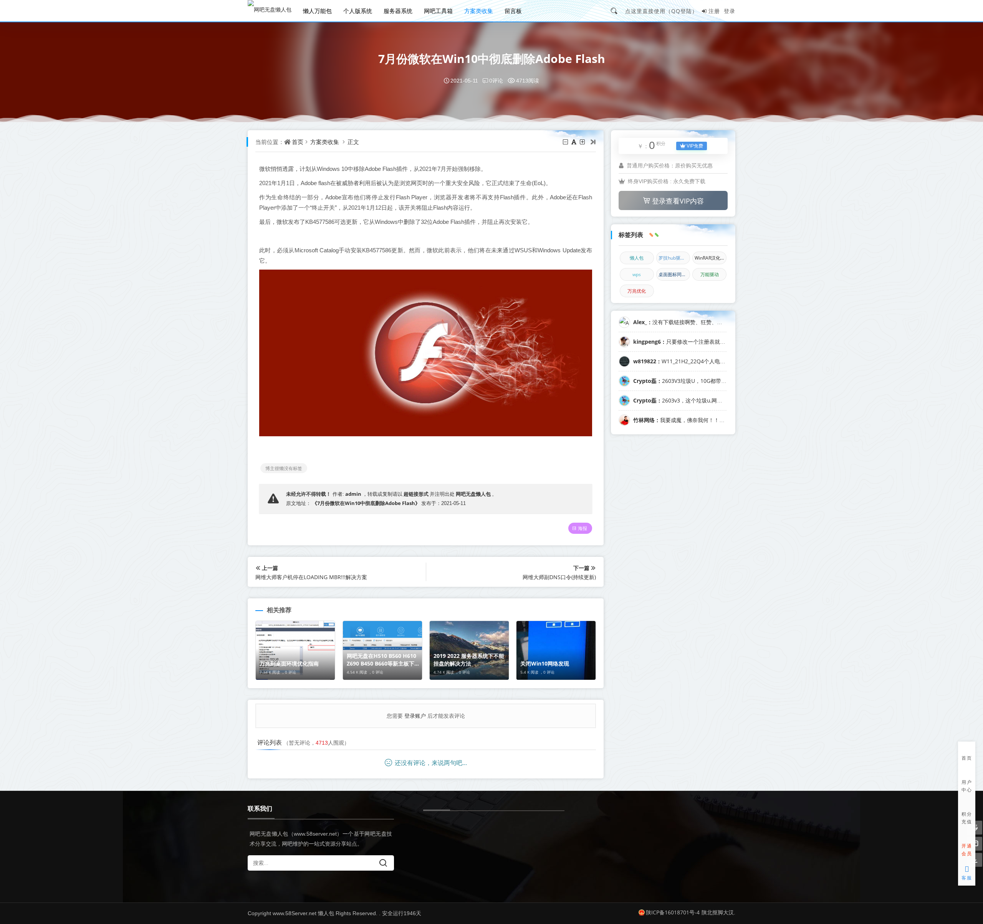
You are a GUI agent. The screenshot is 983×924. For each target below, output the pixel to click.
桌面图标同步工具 (674, 274)
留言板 (513, 11)
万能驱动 (709, 274)
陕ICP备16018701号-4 (673, 912)
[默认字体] (574, 142)
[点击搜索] (617, 11)
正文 (353, 142)
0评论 (496, 80)
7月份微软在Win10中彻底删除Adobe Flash (491, 58)
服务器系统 (398, 11)
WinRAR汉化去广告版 (710, 258)
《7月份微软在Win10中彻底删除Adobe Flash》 (366, 503)
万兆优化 (636, 291)
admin (353, 493)
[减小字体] (566, 142)
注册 (714, 11)
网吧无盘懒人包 (473, 493)
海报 (582, 528)
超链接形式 (416, 493)
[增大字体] (582, 142)
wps (636, 274)
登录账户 (415, 715)
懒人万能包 (317, 11)
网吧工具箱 (438, 11)
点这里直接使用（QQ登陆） (661, 11)
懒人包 (637, 258)
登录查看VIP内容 (678, 200)
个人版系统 (357, 11)
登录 (729, 11)
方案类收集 (478, 11)
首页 (297, 142)
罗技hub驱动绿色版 (674, 258)
